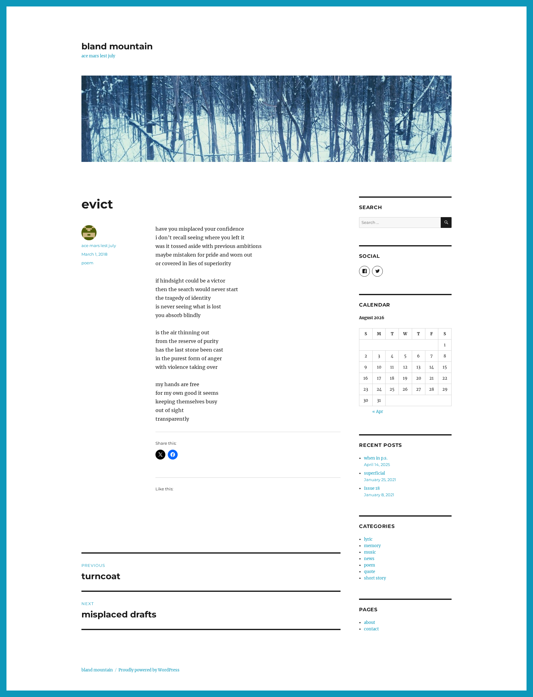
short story (375, 578)
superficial (374, 473)
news (369, 558)
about (369, 622)
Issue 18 (372, 488)
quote (369, 571)
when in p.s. (375, 458)
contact (371, 629)
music (370, 552)
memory (372, 545)
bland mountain (117, 46)
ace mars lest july (98, 245)
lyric (368, 539)
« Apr (377, 411)
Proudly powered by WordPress (149, 670)
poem (87, 262)
